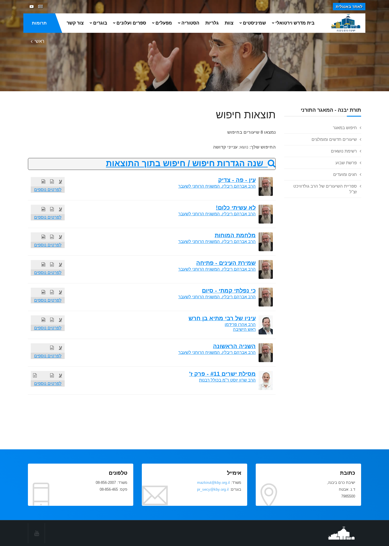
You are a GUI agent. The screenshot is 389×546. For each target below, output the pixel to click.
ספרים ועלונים (131, 23)
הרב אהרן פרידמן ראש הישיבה (240, 327)
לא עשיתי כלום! (236, 207)
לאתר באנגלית (349, 6)
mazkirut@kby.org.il (213, 482)
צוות (229, 23)
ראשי (39, 41)
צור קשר (75, 23)
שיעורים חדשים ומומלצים (334, 139)
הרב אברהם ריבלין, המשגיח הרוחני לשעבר (217, 186)
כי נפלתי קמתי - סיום (229, 290)
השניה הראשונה (234, 346)
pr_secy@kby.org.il (213, 489)
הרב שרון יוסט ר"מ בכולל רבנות (227, 379)
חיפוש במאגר (345, 127)
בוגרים (100, 23)
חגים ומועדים (345, 174)
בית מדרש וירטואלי (294, 23)
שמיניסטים (254, 23)
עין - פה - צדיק (237, 180)
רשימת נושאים (344, 151)
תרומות (39, 23)
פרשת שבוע (346, 162)
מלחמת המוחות (235, 235)
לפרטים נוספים (48, 189)
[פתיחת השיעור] (52, 181)
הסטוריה (190, 23)
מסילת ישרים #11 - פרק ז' (222, 374)
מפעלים (163, 23)
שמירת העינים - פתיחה (226, 263)
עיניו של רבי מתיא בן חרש (222, 318)
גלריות (212, 23)
